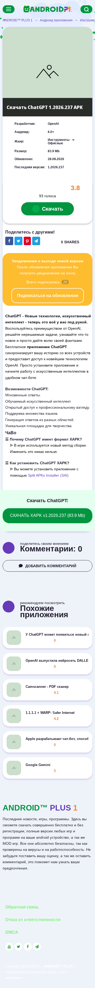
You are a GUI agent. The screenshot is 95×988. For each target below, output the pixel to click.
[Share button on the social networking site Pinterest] (27, 241)
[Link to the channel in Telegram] (37, 947)
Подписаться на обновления (47, 295)
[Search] (86, 9)
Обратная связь (22, 907)
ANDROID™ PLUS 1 (17, 20)
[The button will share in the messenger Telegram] (36, 241)
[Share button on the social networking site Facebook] (9, 241)
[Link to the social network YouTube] (9, 947)
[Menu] (9, 9)
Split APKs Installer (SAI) (48, 475)
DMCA (11, 932)
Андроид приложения (56, 20)
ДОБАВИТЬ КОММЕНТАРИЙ (50, 566)
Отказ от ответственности (32, 919)
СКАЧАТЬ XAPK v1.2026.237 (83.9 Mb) (47, 515)
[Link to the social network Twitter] (18, 947)
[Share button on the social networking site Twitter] (18, 241)
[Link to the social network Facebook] (28, 947)
